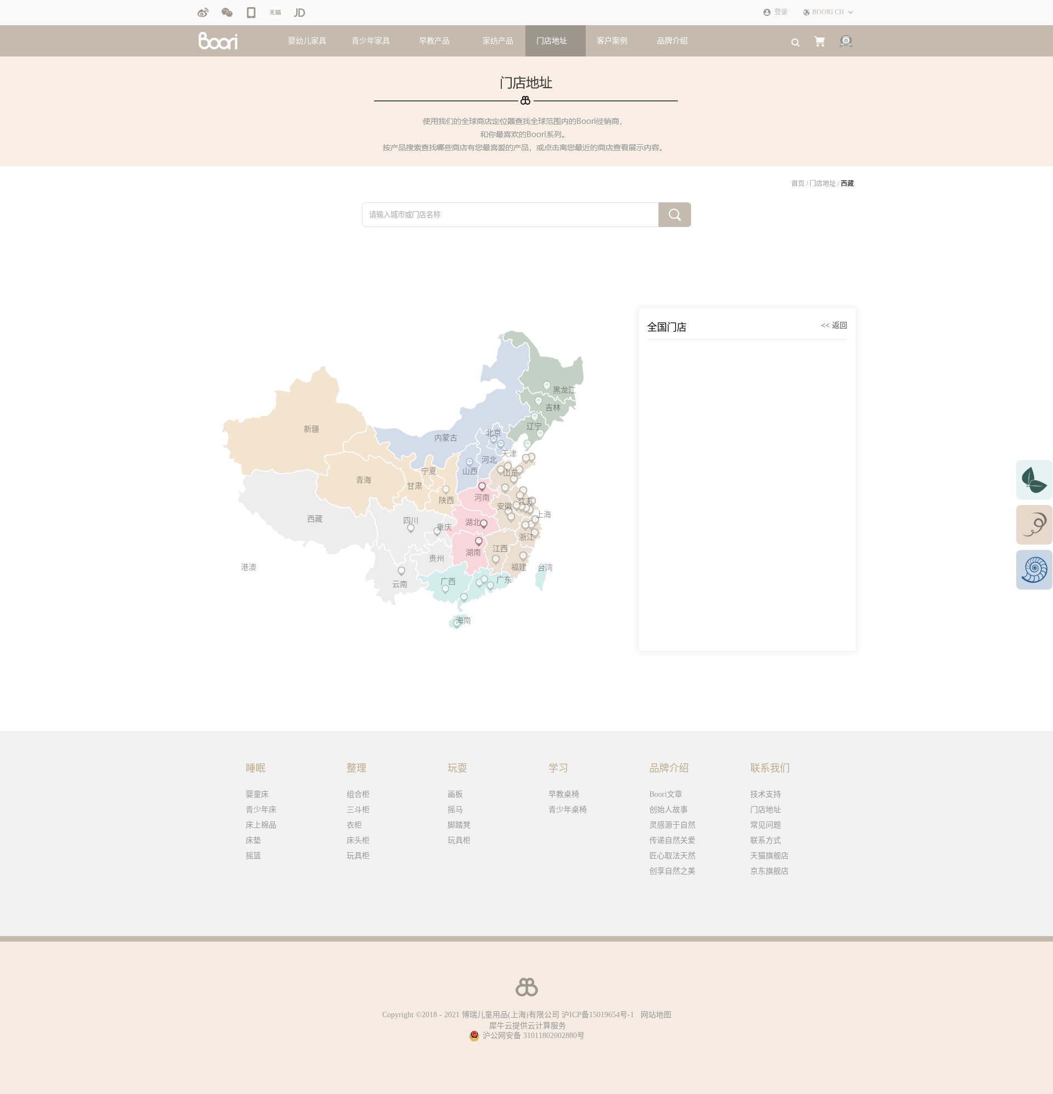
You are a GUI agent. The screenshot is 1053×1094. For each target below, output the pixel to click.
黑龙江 (564, 390)
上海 (543, 515)
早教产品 (434, 41)
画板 (455, 794)
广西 (448, 581)
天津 (509, 454)
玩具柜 (358, 856)
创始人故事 (668, 810)
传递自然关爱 (672, 840)
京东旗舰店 (769, 871)
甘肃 (414, 486)
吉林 (553, 408)
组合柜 (358, 794)
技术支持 (765, 794)
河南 (482, 498)
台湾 (545, 568)
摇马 (455, 810)
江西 (500, 549)
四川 (410, 521)
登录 (781, 12)
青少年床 (261, 810)
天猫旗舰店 (769, 856)
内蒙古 (445, 438)
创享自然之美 (672, 871)
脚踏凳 (459, 825)
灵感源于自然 (672, 825)
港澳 (248, 567)
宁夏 (429, 471)
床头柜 (358, 840)
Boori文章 (665, 794)
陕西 (446, 500)
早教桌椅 (563, 794)
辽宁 (534, 426)
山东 (510, 473)
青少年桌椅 (567, 810)
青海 (363, 480)
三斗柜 (358, 810)
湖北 (472, 522)
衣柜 (354, 825)
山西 (470, 471)
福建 (518, 567)
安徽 (504, 506)
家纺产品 (498, 41)
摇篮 (253, 856)
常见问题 (765, 825)
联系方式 (765, 840)
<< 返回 (834, 325)
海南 (463, 620)
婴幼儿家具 (307, 41)
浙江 (526, 537)
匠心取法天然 (672, 856)
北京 (493, 433)
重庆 (444, 527)
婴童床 (257, 794)
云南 (399, 584)
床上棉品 (261, 825)
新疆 (311, 429)
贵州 (436, 558)
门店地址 (822, 184)
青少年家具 (371, 41)
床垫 (253, 840)
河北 (489, 460)
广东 (504, 580)
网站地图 (653, 1015)
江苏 (526, 501)
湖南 (473, 552)
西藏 (847, 184)
